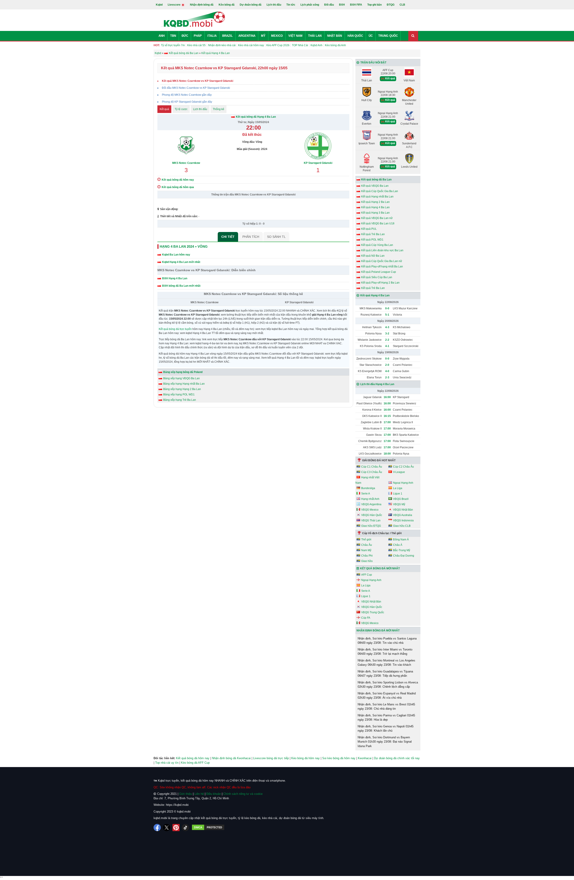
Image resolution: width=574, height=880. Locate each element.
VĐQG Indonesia (403, 520)
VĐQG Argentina (371, 504)
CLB (402, 4)
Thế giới (366, 539)
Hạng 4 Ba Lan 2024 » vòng (184, 246)
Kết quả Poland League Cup (378, 271)
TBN (173, 35)
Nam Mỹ (366, 550)
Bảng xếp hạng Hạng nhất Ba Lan (184, 383)
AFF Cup (366, 574)
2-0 (387, 364)
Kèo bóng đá (227, 4)
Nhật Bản (334, 35)
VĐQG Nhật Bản (403, 509)
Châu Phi (367, 555)
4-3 (387, 327)
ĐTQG (390, 4)
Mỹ (263, 35)
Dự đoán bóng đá (250, 4)
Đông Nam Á (401, 539)
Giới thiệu (185, 793)
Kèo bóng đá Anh (335, 45)
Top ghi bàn (374, 4)
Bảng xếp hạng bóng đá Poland (182, 372)
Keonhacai (365, 758)
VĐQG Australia (402, 515)
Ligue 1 (397, 493)
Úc (371, 35)
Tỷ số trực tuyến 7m (173, 45)
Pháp (198, 35)
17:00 (387, 422)
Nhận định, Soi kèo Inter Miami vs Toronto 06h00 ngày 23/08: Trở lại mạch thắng (385, 652)
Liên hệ (199, 793)
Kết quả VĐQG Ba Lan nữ (377, 218)
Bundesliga (368, 488)
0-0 (387, 308)
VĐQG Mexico (369, 509)
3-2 (387, 333)
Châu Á (397, 544)
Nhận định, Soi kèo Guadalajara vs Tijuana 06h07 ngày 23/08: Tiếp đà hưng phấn (385, 674)
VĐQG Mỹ (399, 504)
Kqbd (159, 4)
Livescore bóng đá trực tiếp (271, 758)
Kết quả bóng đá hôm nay (192, 758)
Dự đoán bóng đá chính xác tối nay (397, 758)
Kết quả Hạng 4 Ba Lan (375, 207)
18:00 (387, 453)
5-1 (387, 314)
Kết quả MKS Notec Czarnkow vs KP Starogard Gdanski (197, 80)
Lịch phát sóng (309, 4)
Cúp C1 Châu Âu (371, 466)
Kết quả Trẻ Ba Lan (373, 234)
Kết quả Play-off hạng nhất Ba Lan (382, 266)
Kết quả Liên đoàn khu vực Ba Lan (382, 250)
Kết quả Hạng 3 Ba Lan (375, 212)
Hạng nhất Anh (370, 499)
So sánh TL (276, 236)
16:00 (387, 397)
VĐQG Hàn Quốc (371, 515)
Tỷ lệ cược (181, 109)
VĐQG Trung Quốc (372, 612)
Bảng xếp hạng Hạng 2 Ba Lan (182, 389)
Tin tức (290, 4)
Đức (185, 35)
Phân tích (250, 236)
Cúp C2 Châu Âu (403, 466)
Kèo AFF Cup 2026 (277, 45)
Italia (212, 35)
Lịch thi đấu (274, 4)
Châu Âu (366, 544)
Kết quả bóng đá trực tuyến (175, 329)
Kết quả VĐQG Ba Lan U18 (377, 223)
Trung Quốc (388, 35)
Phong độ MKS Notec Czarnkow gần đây (187, 94)
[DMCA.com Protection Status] (208, 827)
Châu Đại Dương (403, 555)
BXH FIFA (356, 4)
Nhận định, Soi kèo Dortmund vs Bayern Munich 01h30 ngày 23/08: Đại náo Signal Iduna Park (385, 742)
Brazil (227, 35)
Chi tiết (228, 236)
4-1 (387, 346)
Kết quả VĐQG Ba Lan (375, 185)
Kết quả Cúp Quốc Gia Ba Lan (379, 191)
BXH (342, 4)
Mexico (277, 35)
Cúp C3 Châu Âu (371, 472)
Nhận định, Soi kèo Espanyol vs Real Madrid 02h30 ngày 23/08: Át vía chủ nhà (387, 696)
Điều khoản (213, 793)
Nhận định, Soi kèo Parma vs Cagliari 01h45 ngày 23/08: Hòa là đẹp (386, 718)
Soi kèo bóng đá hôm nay (338, 758)
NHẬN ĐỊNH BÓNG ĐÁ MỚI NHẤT (378, 630)
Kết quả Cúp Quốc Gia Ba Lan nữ (381, 261)
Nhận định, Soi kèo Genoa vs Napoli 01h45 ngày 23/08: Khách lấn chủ (385, 729)
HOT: (157, 45)
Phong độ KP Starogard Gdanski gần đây (187, 101)
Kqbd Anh (316, 45)
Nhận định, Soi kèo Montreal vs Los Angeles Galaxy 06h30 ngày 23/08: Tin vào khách (386, 663)
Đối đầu (329, 4)
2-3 (387, 377)
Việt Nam (295, 35)
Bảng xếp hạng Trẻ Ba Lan (179, 399)
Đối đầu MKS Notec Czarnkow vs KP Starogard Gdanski (196, 87)
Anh (162, 35)
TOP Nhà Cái (300, 45)
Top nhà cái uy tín (166, 762)
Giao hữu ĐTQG (371, 525)
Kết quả (164, 109)
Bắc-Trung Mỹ (401, 550)
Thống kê (218, 109)
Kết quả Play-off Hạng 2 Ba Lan (380, 282)
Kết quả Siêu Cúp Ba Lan (376, 277)
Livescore (174, 4)
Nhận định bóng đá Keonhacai (231, 758)
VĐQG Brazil (401, 499)
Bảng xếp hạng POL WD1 (179, 394)
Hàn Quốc (355, 35)
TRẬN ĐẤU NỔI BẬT (373, 62)
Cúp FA (365, 617)
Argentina (246, 35)
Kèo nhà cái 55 (196, 45)
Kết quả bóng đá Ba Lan (376, 179)
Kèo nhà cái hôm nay (251, 45)
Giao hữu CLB (402, 525)
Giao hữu (367, 561)
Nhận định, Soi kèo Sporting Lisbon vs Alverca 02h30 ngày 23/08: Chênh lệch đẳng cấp (388, 685)
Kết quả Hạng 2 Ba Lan (375, 202)
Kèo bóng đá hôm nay (305, 758)
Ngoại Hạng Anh (403, 482)
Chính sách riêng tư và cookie (243, 793)
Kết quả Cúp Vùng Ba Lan (377, 245)
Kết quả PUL (369, 228)
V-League (399, 472)
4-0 (387, 371)
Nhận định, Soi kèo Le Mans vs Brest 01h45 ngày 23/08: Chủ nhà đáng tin (386, 707)
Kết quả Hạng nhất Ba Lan (377, 196)
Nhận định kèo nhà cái (222, 45)
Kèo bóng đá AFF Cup (195, 762)
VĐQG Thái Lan (370, 520)
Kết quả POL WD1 (372, 239)
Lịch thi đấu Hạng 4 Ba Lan (377, 384)
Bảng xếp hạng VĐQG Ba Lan (181, 378)
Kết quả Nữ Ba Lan (373, 255)
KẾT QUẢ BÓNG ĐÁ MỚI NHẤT (380, 568)
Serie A (365, 493)
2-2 (387, 339)
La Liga (397, 488)
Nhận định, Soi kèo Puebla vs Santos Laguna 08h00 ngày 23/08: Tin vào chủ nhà (387, 641)
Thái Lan (315, 35)
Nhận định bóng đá (201, 4)
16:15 (387, 416)
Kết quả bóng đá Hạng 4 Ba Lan (256, 116)
